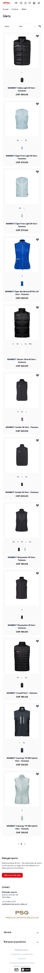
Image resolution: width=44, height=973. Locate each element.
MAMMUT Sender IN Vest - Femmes (22, 427)
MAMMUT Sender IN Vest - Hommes (22, 492)
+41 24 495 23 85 (9, 902)
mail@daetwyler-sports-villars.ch (14, 904)
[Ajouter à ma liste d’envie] (37, 36)
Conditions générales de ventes (22, 963)
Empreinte (22, 959)
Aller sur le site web (12, 875)
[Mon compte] (25, 3)
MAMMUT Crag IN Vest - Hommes (22, 693)
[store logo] (6, 3)
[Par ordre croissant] (39, 26)
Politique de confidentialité (22, 954)
